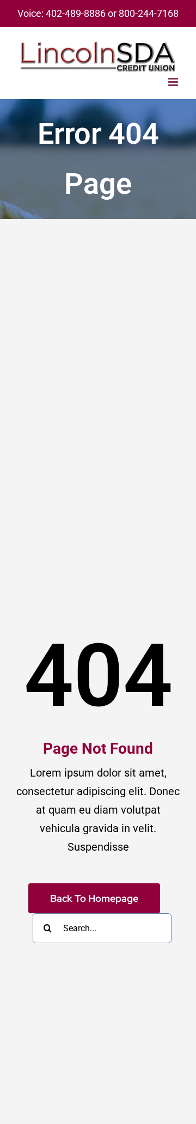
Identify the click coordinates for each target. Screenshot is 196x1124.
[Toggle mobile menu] (174, 82)
